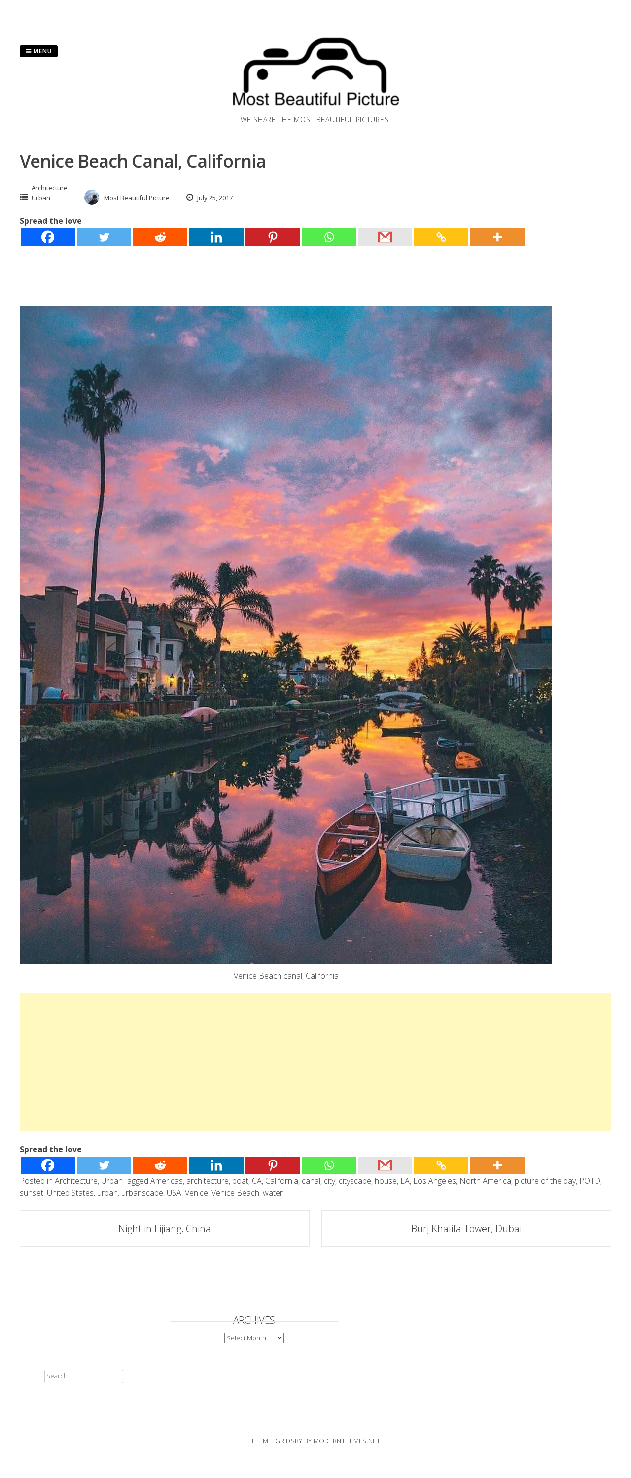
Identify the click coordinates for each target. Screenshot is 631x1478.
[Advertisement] (315, 1062)
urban (107, 1192)
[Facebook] (48, 237)
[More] (497, 237)
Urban (41, 197)
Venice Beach (235, 1192)
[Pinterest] (272, 237)
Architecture (50, 187)
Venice (196, 1192)
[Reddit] (160, 237)
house (386, 1180)
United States (70, 1192)
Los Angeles (434, 1180)
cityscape (355, 1180)
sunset (31, 1192)
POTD (589, 1180)
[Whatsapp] (329, 237)
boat (240, 1180)
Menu (42, 51)
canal (311, 1180)
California (281, 1180)
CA (257, 1180)
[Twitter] (104, 237)
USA (174, 1192)
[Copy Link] (441, 237)
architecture (207, 1180)
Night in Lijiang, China (164, 1228)
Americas (166, 1180)
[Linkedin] (216, 237)
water (273, 1192)
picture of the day (545, 1180)
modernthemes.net (347, 1440)
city (329, 1180)
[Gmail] (385, 237)
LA (405, 1180)
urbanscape (142, 1192)
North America (485, 1180)
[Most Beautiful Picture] (315, 108)
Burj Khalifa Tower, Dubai (466, 1228)
